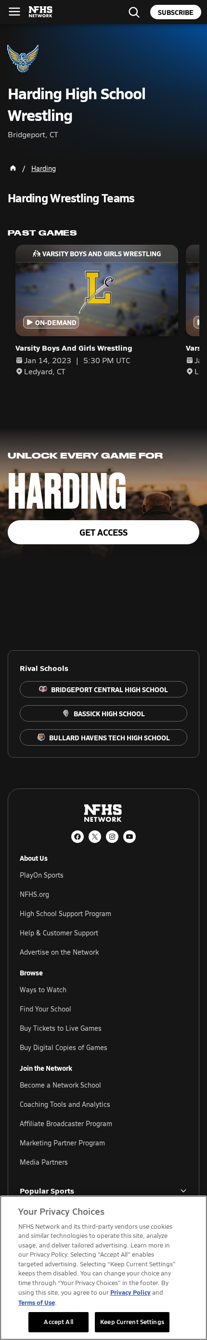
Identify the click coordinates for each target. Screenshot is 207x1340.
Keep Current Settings (132, 1321)
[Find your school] (133, 12)
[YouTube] (129, 836)
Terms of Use (36, 1302)
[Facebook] (77, 836)
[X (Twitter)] (95, 836)
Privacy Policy (130, 1292)
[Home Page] (13, 168)
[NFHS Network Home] (41, 12)
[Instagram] (112, 836)
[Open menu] (14, 11)
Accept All (58, 1321)
